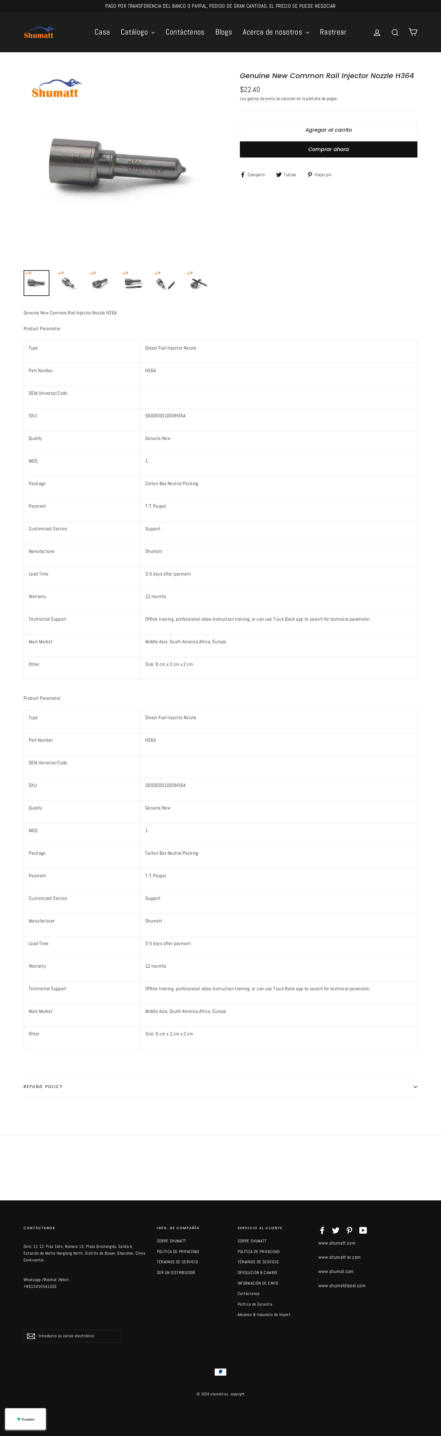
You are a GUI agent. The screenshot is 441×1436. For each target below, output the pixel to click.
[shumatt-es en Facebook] (322, 1230)
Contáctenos (185, 32)
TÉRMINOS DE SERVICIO (177, 1262)
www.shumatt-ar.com (339, 1257)
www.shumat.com (336, 1271)
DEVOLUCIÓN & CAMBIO (257, 1272)
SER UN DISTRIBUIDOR (176, 1272)
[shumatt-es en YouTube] (363, 1230)
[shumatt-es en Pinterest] (349, 1230)
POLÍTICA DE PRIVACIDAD (178, 1251)
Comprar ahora (328, 149)
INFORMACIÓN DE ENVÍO (258, 1283)
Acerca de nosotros (273, 32)
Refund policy (43, 1086)
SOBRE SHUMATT (171, 1241)
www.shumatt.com (337, 1243)
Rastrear (333, 32)
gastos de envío (261, 98)
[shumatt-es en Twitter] (336, 1230)
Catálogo (135, 32)
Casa (102, 32)
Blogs (223, 32)
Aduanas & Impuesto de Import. (265, 1314)
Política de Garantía (255, 1304)
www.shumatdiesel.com (342, 1285)
